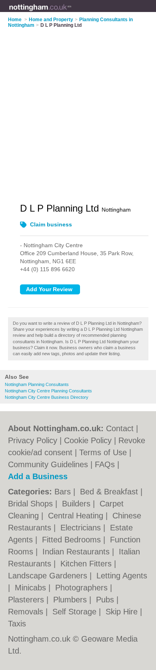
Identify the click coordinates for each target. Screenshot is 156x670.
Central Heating (77, 515)
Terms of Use (103, 452)
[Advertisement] (78, 110)
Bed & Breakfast (110, 491)
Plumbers (71, 599)
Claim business (51, 224)
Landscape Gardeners (49, 575)
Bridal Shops (31, 503)
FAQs (105, 464)
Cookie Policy (88, 440)
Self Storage (75, 611)
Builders (77, 503)
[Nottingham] (71, 12)
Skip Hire (123, 611)
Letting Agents (121, 575)
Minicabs (31, 587)
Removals (27, 611)
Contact (120, 428)
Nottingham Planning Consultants (37, 384)
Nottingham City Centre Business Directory (46, 397)
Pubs (106, 599)
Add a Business (38, 476)
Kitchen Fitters (87, 563)
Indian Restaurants (77, 551)
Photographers (82, 587)
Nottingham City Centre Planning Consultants (48, 390)
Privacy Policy (32, 440)
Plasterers (27, 599)
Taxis (17, 623)
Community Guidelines (48, 464)
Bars (63, 491)
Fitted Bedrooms (72, 539)
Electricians (81, 527)
